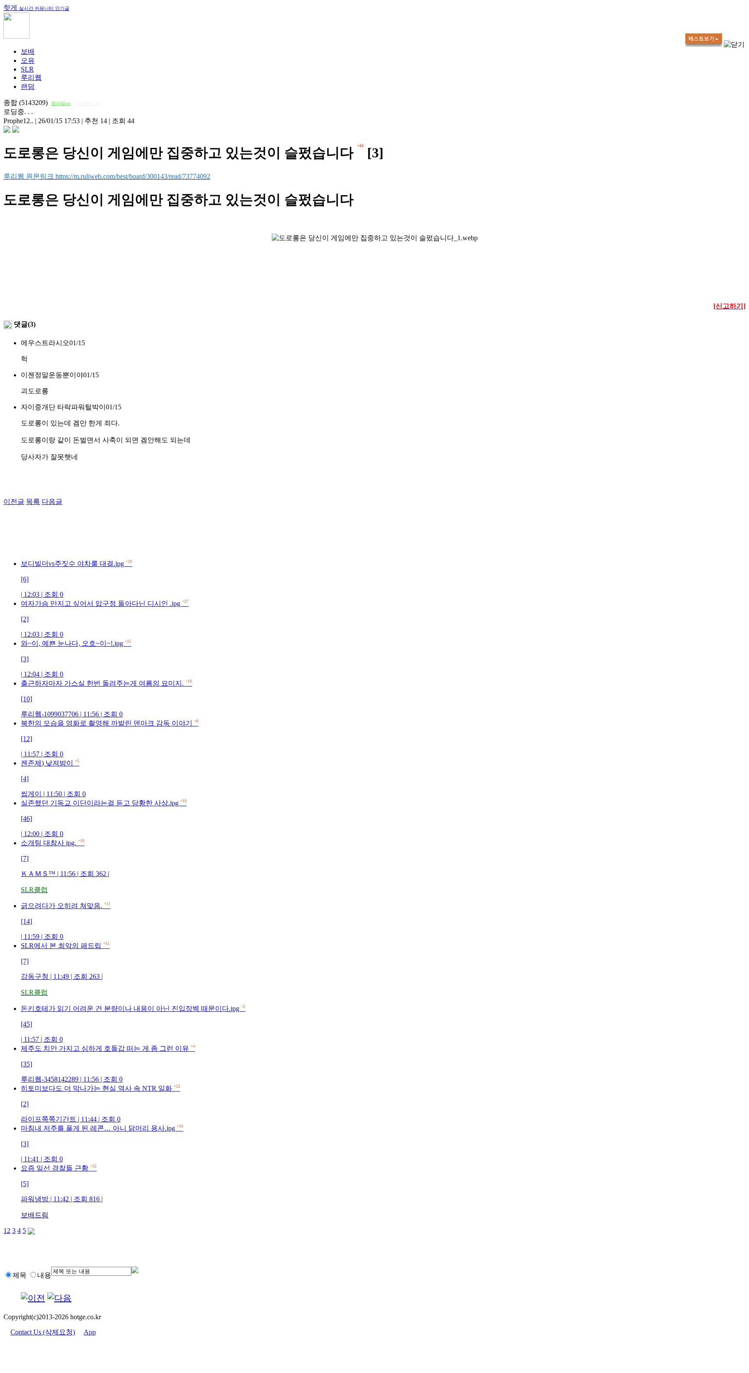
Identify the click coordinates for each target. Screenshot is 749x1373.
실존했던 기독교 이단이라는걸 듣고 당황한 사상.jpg (104, 818)
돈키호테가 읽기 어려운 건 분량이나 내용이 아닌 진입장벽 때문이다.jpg (133, 1024)
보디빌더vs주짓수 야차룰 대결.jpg (76, 579)
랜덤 (28, 86)
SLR (27, 69)
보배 (28, 51)
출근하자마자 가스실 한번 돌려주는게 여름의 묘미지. (106, 699)
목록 (33, 501)
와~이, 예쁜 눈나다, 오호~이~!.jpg (76, 659)
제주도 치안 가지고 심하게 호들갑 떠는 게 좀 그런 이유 (108, 1064)
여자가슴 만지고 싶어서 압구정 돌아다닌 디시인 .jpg (105, 619)
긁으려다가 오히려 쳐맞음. (66, 921)
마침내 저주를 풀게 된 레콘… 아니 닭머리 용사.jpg (102, 1144)
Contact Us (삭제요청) (42, 1332)
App (90, 1332)
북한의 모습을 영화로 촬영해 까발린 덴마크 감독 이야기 (110, 738)
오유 (28, 60)
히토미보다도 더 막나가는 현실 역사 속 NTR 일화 (100, 1104)
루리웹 (31, 77)
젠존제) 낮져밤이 (53, 778)
